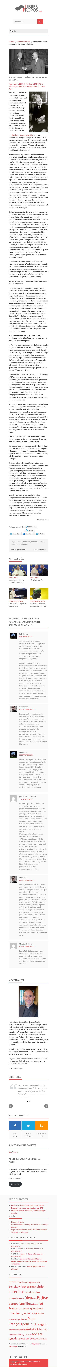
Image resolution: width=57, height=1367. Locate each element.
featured (26, 542)
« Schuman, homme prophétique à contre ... (38, 605)
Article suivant (39, 549)
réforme (12, 1332)
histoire (34, 542)
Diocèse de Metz (17, 1225)
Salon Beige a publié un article (22, 135)
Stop (29, 1104)
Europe (19, 542)
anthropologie (26, 1285)
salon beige (15, 544)
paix (20, 1321)
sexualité (12, 1337)
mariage (30, 1316)
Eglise (42, 1300)
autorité (36, 1285)
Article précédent (18, 549)
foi (40, 1306)
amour (14, 1285)
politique (41, 542)
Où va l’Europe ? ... (36, 580)
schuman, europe (23, 42)
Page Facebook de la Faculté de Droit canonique (29, 1232)
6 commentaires (31, 86)
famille (24, 1306)
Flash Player (13, 1349)
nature (11, 1322)
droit (34, 1301)
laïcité (40, 1311)
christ (40, 1289)
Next (46, 1109)
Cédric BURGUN (35, 84)
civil (29, 1295)
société (37, 1337)
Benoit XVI (15, 1289)
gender (20, 1312)
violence (43, 1341)
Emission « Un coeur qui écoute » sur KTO (27, 1211)
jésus (34, 1311)
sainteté (30, 1332)
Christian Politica (25, 944)
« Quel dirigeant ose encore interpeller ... (16, 581)
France (13, 1311)
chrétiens (17, 1294)
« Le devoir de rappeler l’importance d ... (17, 605)
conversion (14, 1301)
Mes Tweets (13, 1155)
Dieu (28, 1300)
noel (16, 1322)
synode (13, 1341)
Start (27, 1104)
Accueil (11, 42)
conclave (36, 1295)
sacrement (19, 1332)
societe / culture (24, 1337)
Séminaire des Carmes (19, 1235)
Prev (11, 1109)
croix (21, 1301)
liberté (14, 1316)
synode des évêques (28, 1341)
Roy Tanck (36, 1347)
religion (41, 1327)
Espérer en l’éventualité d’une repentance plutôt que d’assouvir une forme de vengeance (29, 1264)
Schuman (24, 544)
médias (41, 1316)
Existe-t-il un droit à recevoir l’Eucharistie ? (27, 1208)
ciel (26, 1295)
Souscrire (15, 1187)
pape (25, 1322)
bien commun (29, 1289)
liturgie (21, 1317)
